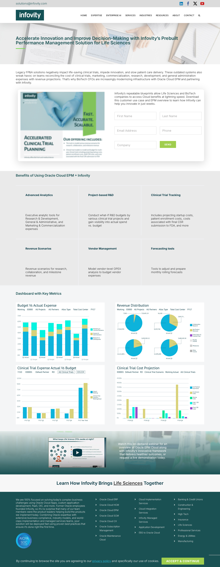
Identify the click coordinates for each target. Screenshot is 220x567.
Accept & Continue (182, 561)
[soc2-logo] (24, 534)
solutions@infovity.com (31, 3)
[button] (199, 15)
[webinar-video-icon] (77, 438)
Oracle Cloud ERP (109, 499)
